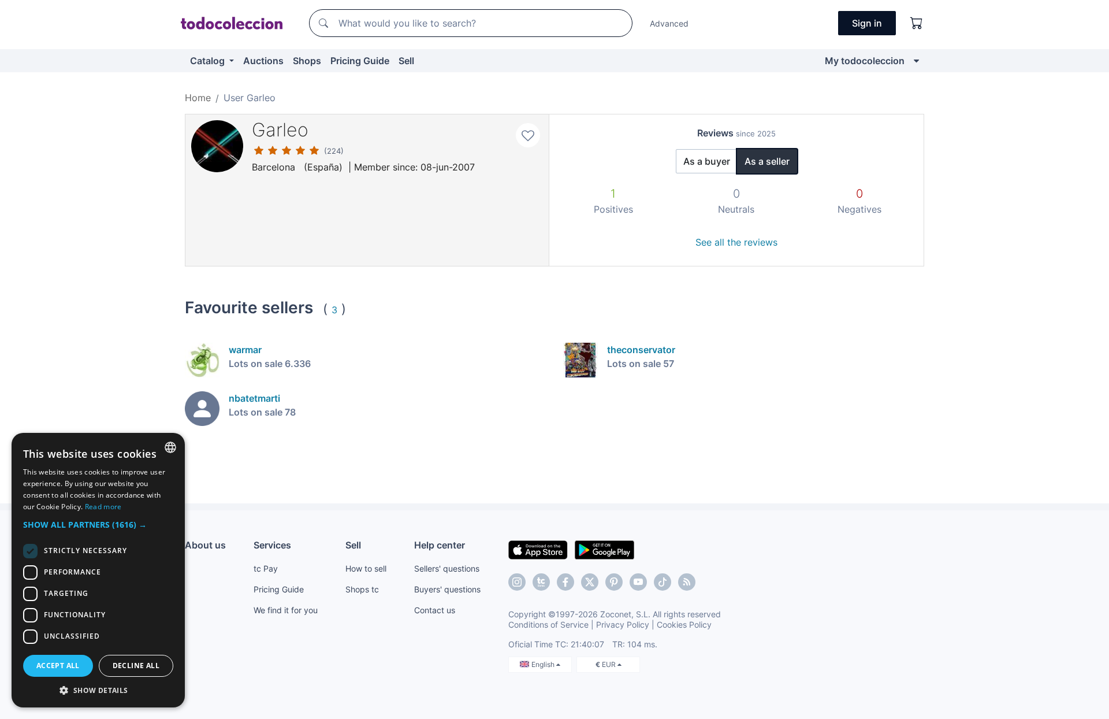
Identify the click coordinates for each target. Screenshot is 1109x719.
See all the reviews (736, 242)
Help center (439, 545)
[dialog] (98, 570)
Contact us (434, 610)
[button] (98, 524)
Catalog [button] (208, 60)
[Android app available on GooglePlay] (604, 549)
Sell (406, 60)
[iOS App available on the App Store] (538, 549)
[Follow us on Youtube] (638, 582)
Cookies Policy (684, 624)
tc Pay (266, 568)
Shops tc (362, 589)
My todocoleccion (865, 60)
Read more (103, 507)
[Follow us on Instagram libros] (541, 582)
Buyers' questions (447, 589)
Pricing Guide (359, 60)
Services (272, 545)
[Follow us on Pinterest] (614, 582)
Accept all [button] (58, 665)
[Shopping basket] (917, 23)
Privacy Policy (622, 624)
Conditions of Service (548, 624)
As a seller (767, 161)
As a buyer (706, 161)
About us (205, 545)
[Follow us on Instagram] (517, 582)
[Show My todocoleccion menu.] (916, 60)
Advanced (669, 23)
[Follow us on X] (589, 582)
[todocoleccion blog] (686, 582)
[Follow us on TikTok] (662, 582)
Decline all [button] (136, 665)
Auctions (263, 60)
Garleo (280, 129)
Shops (307, 60)
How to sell (365, 568)
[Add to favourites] (528, 135)
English (543, 664)
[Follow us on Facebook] (565, 582)
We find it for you (286, 610)
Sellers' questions (446, 568)
